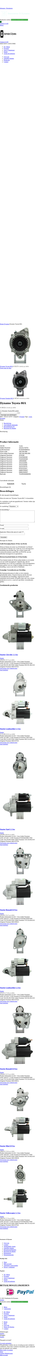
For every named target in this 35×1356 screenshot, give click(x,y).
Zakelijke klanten (9, 1248)
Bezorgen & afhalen (10, 1251)
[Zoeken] (0, 22)
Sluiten (2, 1300)
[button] (8, 668)
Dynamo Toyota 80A (6, 366)
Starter (2, 658)
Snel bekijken (4, 670)
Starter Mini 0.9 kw (7, 1146)
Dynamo (7, 324)
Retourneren (7, 1253)
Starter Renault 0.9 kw (8, 910)
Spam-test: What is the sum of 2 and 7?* (12, 532)
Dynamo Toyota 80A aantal (10, 411)
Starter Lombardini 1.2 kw (10, 988)
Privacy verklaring (9, 1267)
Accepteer (10, 1350)
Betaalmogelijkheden (10, 1250)
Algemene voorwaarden (11, 1265)
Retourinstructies (9, 1255)
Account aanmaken (5, 1343)
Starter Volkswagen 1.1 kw (10, 1213)
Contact (6, 1245)
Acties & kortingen (9, 1281)
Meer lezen (3, 1350)
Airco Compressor (9, 1278)
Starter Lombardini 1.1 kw (10, 729)
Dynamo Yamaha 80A (6, 398)
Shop (5, 1262)
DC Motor (7, 1274)
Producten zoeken (5, 20)
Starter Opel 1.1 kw (7, 829)
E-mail (2, 528)
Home (2, 324)
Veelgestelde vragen (9, 1246)
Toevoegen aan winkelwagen (8, 415)
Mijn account (7, 1264)
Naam (2, 525)
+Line (30, 416)
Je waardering (4, 506)
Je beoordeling (5, 509)
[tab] (19, 423)
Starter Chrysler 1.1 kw (9, 655)
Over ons (6, 1243)
